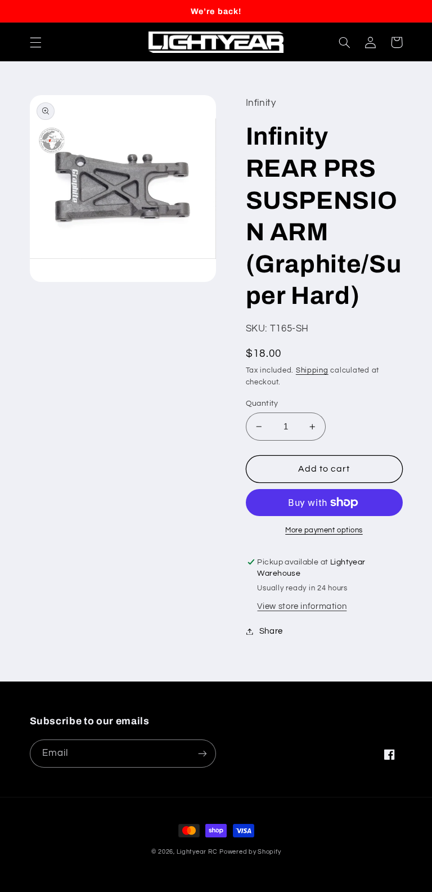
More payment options (324, 530)
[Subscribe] (202, 753)
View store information (301, 606)
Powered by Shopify (250, 852)
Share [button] (271, 631)
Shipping (312, 370)
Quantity (262, 403)
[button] (35, 42)
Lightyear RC (197, 852)
